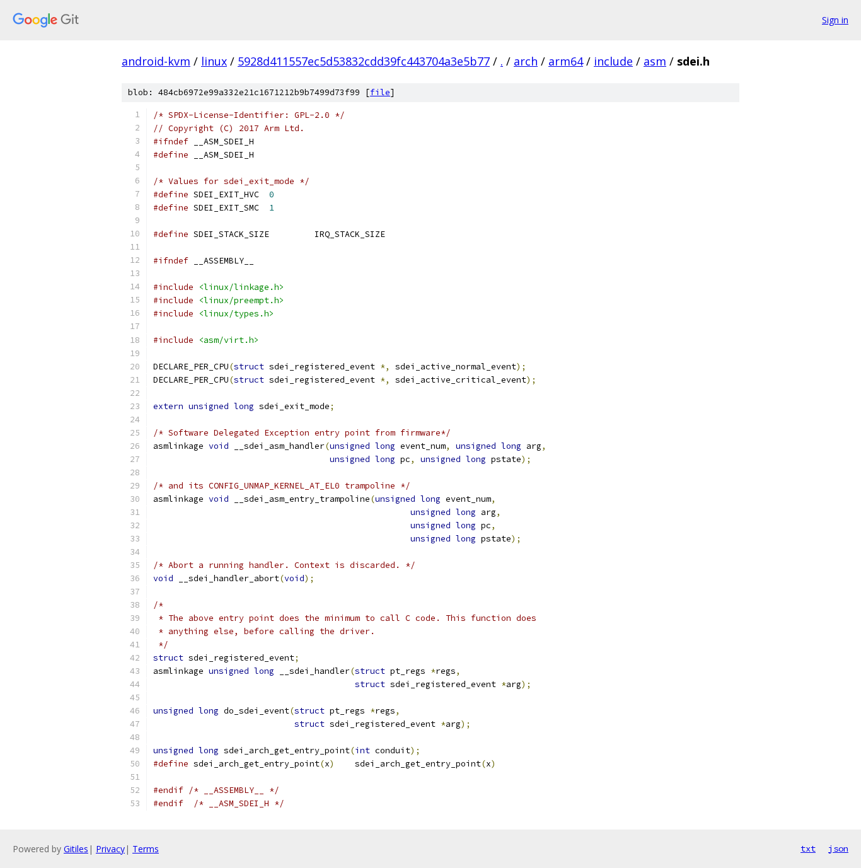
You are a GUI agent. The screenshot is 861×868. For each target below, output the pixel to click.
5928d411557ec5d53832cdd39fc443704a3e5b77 (364, 61)
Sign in (835, 20)
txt (808, 848)
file (380, 92)
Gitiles (76, 849)
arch (526, 61)
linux (214, 61)
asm (655, 61)
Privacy (110, 849)
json (838, 848)
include (613, 61)
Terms (145, 849)
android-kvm (156, 61)
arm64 (565, 61)
